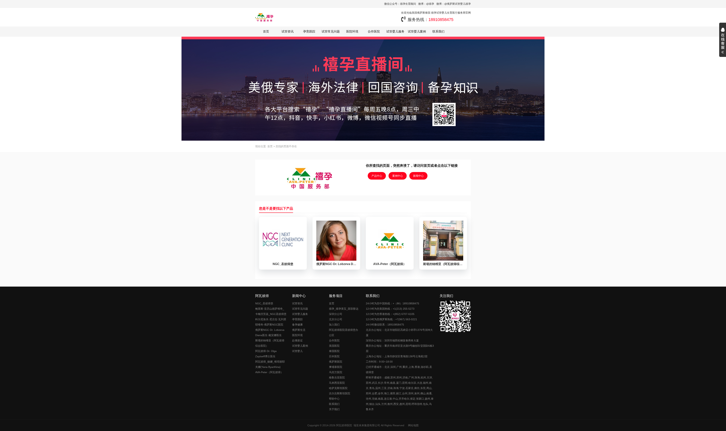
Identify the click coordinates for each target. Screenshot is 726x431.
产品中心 (377, 175)
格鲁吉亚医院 (337, 377)
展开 (722, 41)
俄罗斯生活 (298, 329)
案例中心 (397, 175)
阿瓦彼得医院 (344, 425)
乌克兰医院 (335, 372)
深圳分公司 (335, 313)
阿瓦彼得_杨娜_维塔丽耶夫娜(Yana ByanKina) (270, 364)
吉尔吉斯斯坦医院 (339, 393)
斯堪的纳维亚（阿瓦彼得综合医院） (269, 343)
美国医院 (334, 345)
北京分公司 (335, 319)
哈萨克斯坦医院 (338, 388)
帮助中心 (334, 398)
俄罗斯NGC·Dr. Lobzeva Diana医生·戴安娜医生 (269, 332)
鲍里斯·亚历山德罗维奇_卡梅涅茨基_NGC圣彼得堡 (270, 311)
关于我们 (334, 409)
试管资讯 (288, 31)
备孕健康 (297, 324)
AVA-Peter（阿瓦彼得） (269, 372)
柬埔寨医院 (335, 366)
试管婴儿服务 (395, 31)
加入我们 (334, 324)
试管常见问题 (331, 31)
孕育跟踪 (309, 31)
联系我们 (438, 31)
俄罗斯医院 (335, 361)
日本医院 (334, 356)
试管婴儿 (297, 351)
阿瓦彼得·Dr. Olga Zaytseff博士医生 (266, 354)
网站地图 (413, 425)
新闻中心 (418, 175)
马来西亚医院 (337, 382)
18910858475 (440, 19)
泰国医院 (334, 351)
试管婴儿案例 (417, 31)
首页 (266, 31)
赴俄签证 (297, 340)
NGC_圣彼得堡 (264, 303)
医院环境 (352, 31)
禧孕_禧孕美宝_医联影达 (343, 308)
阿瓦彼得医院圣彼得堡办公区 (343, 332)
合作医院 (374, 31)
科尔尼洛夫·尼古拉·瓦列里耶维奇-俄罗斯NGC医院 (270, 322)
